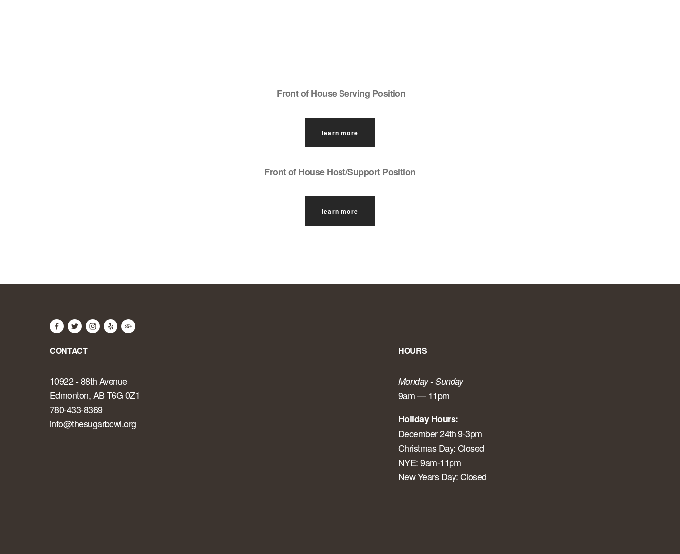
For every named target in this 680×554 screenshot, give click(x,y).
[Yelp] (110, 326)
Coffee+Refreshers (427, 28)
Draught (515, 28)
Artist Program (110, 28)
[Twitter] (75, 326)
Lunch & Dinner (324, 28)
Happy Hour (587, 28)
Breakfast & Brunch (217, 28)
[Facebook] (57, 326)
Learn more (340, 132)
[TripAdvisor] (128, 326)
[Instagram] (93, 326)
